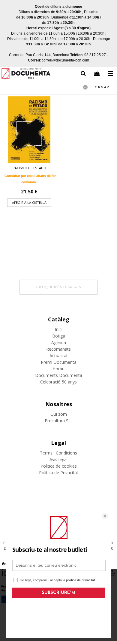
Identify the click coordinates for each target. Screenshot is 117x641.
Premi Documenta (58, 362)
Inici (58, 329)
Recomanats (58, 349)
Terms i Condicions (58, 453)
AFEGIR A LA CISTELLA (29, 202)
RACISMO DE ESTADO (29, 168)
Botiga (58, 336)
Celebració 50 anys (58, 382)
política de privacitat (80, 580)
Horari (58, 369)
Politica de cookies (58, 466)
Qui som (58, 414)
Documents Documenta (58, 375)
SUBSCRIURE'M (59, 593)
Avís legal (59, 459)
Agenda (58, 342)
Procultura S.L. (59, 420)
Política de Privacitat (58, 472)
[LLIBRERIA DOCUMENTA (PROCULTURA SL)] (26, 74)
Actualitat (59, 355)
